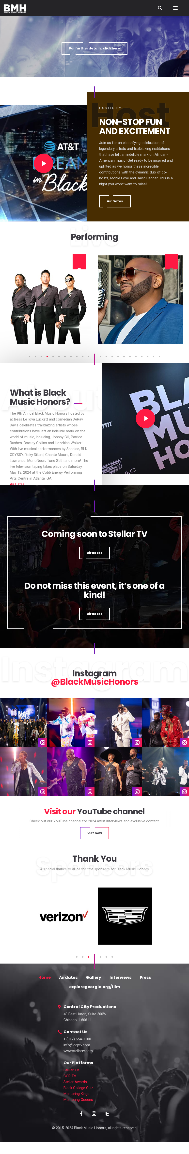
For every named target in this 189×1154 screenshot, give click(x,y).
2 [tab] (35, 356)
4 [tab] (47, 356)
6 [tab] (59, 356)
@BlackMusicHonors (94, 682)
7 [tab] (65, 356)
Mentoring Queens (78, 1099)
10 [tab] (82, 356)
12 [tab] (94, 356)
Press (145, 977)
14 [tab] (106, 356)
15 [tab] (112, 356)
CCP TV (69, 1076)
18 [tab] (130, 356)
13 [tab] (100, 356)
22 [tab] (153, 356)
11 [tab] (88, 356)
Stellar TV (71, 1070)
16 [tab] (118, 356)
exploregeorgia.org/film (94, 987)
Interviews (120, 977)
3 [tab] (41, 356)
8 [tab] (71, 356)
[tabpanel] (48, 300)
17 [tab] (124, 356)
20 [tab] (141, 356)
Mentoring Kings (76, 1094)
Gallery (93, 977)
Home (44, 977)
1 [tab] (29, 356)
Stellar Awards (75, 1082)
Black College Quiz (78, 1088)
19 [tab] (136, 356)
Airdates (68, 977)
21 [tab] (147, 356)
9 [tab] (77, 356)
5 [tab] (53, 356)
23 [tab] (159, 356)
